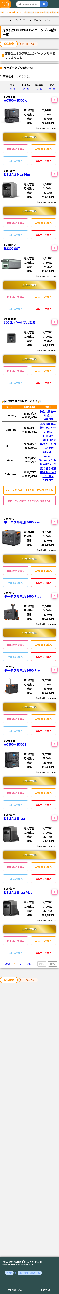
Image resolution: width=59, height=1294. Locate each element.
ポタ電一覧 (47, 12)
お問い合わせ (46, 1290)
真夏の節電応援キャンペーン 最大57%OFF (48, 429)
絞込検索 (9, 43)
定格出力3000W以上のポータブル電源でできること (30, 55)
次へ (52, 964)
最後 (28, 964)
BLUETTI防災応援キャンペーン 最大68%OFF (48, 446)
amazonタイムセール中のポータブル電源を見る (29, 490)
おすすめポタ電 (12, 12)
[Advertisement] (29, 1121)
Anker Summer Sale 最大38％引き (48, 460)
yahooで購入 (15, 161)
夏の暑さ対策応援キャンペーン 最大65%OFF (48, 474)
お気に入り (39, 12)
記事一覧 (55, 12)
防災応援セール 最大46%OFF (48, 415)
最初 (7, 964)
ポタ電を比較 (29, 12)
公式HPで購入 (29, 137)
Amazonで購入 (43, 148)
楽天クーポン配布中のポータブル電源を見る (29, 500)
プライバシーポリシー (16, 1290)
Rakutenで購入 (15, 148)
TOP (2, 12)
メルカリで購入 (44, 161)
